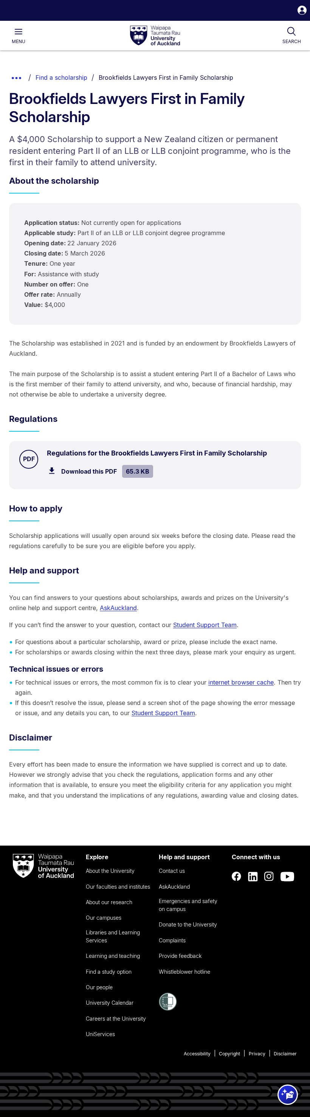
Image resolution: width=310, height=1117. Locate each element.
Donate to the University (188, 924)
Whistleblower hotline (184, 971)
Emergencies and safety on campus (188, 905)
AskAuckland (118, 608)
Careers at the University (116, 1018)
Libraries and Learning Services (113, 936)
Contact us (172, 871)
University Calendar (109, 1002)
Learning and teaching (113, 956)
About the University (110, 871)
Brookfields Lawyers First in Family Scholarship (166, 77)
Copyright (229, 1054)
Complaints (172, 940)
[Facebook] (237, 877)
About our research (109, 902)
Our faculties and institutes (118, 886)
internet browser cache (241, 682)
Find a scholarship (61, 77)
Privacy (257, 1054)
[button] (302, 11)
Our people (99, 987)
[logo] (155, 36)
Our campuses (103, 917)
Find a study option (109, 971)
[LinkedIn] (253, 877)
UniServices (100, 1034)
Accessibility (197, 1054)
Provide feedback (180, 956)
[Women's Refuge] (168, 1008)
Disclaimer (285, 1054)
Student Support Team (205, 625)
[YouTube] (287, 877)
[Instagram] (269, 877)
